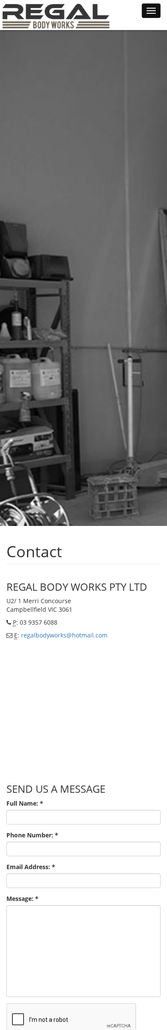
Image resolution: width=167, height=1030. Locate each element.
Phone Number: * (32, 835)
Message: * (22, 898)
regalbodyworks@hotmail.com (64, 635)
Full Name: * (24, 803)
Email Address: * (30, 867)
